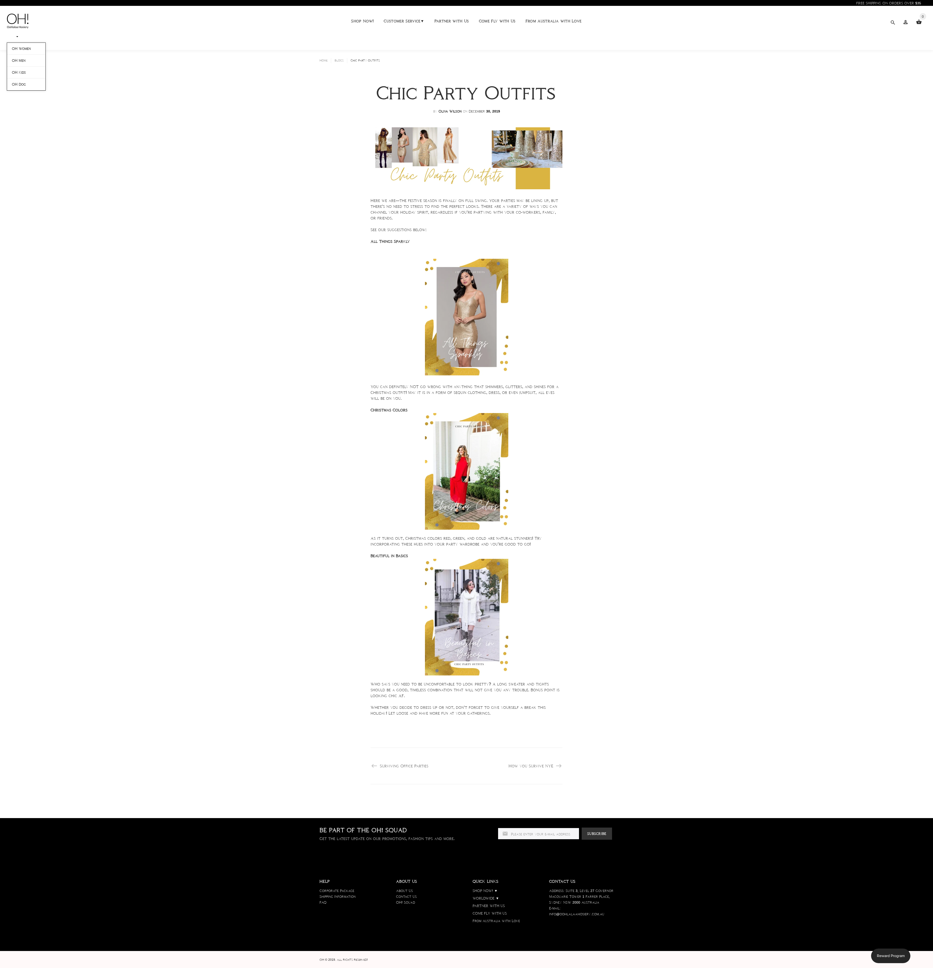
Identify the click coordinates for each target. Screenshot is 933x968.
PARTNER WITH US (489, 906)
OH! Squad (405, 902)
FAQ (323, 902)
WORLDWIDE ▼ (486, 898)
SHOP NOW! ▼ (485, 891)
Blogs (339, 60)
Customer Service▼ (404, 21)
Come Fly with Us (497, 21)
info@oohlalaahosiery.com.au (576, 914)
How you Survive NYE (531, 766)
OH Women (21, 49)
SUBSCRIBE (596, 834)
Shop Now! (362, 21)
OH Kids (19, 72)
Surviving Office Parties (404, 766)
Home (324, 60)
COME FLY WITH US (490, 913)
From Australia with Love (554, 21)
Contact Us (406, 897)
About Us (404, 891)
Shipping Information (338, 897)
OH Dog (19, 84)
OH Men (19, 60)
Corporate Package (337, 891)
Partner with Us (451, 21)
